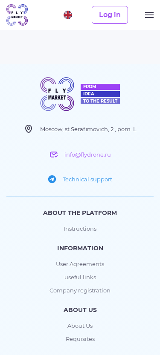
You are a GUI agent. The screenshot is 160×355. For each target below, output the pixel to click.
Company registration (80, 290)
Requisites (80, 338)
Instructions (80, 228)
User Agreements (80, 264)
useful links (80, 277)
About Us (80, 325)
